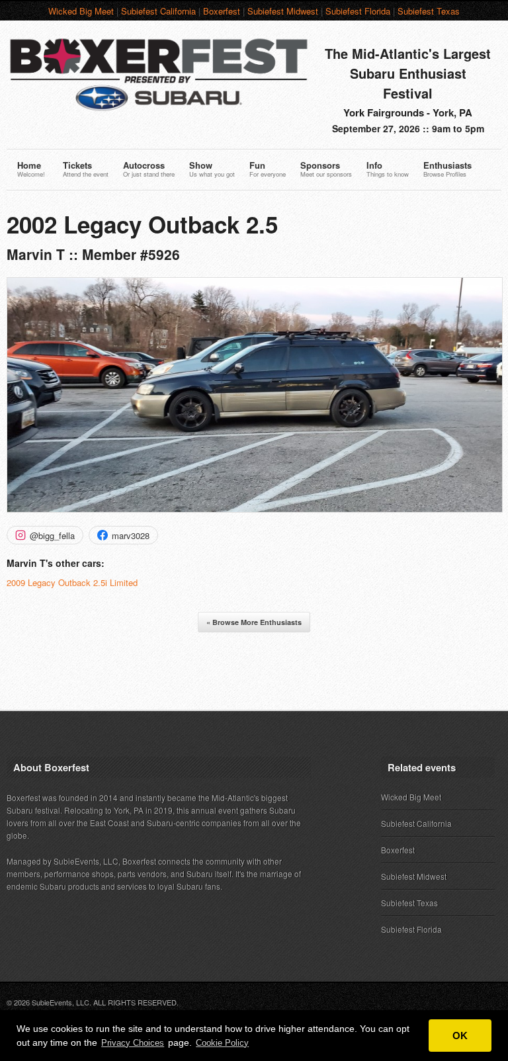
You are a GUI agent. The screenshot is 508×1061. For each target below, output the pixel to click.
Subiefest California (158, 11)
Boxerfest (221, 11)
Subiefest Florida (357, 11)
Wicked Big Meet (81, 11)
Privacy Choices (132, 1043)
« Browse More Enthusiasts (254, 622)
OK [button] (460, 1035)
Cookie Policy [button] (222, 1043)
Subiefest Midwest (282, 11)
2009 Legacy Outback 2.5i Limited (72, 582)
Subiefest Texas (429, 11)
